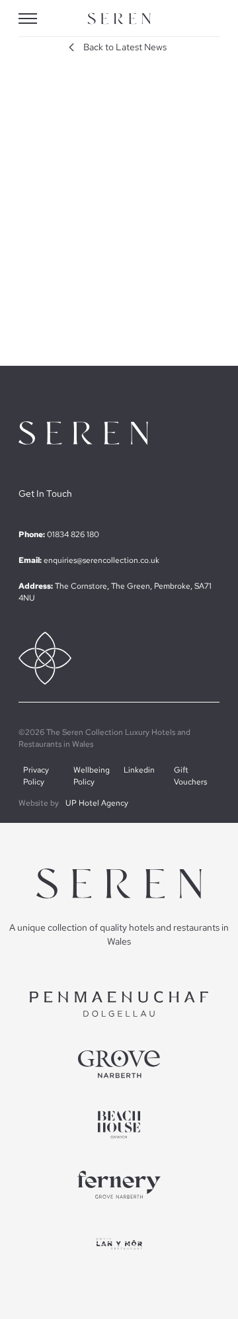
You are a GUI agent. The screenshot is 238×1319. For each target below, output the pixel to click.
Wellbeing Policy (91, 776)
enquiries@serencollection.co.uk (101, 560)
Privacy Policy (36, 776)
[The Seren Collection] (119, 19)
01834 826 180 (73, 534)
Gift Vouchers (190, 776)
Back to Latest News (125, 47)
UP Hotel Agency (96, 803)
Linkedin (139, 770)
